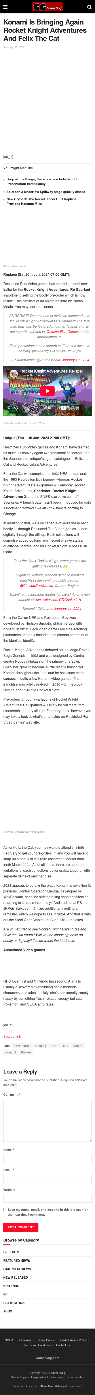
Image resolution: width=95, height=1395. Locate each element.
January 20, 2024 (14, 47)
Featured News (16, 1260)
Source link (12, 1036)
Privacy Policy (45, 1340)
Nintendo (11, 1285)
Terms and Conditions (38, 1345)
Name (9, 1149)
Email (9, 1170)
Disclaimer (24, 1340)
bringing (40, 1045)
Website (9, 1189)
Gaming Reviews (17, 1269)
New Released (15, 1277)
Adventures (22, 1045)
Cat (53, 1045)
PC (5, 1294)
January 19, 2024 (75, 359)
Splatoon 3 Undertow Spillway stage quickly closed (45, 191)
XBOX (7, 1311)
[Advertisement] (47, 99)
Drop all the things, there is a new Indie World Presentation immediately (41, 181)
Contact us (63, 1345)
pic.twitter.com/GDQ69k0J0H (58, 599)
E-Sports (11, 1252)
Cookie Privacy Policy (73, 1340)
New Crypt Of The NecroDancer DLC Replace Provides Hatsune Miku (41, 201)
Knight (77, 1045)
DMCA (9, 1340)
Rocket (26, 1052)
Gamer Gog (58, 1372)
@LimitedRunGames (62, 331)
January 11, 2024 (67, 608)
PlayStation (14, 1302)
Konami (11, 1052)
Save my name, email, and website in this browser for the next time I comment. (48, 1212)
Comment (12, 1094)
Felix (64, 1045)
